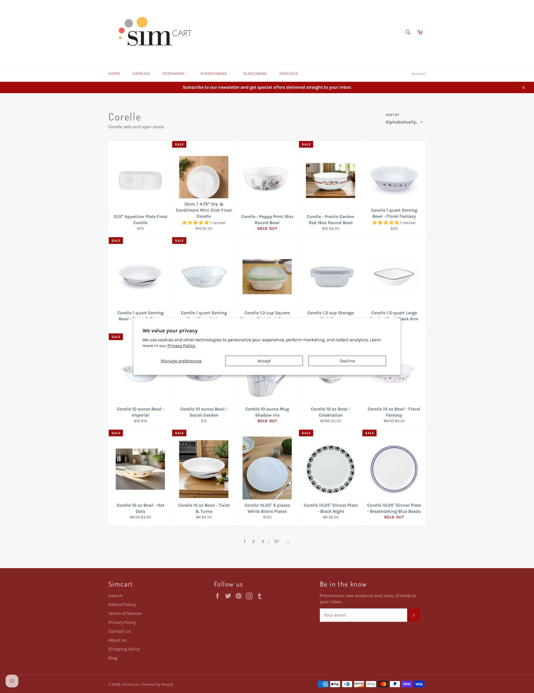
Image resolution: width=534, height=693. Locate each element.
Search (115, 595)
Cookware (174, 73)
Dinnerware (214, 73)
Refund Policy (122, 604)
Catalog (141, 73)
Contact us (119, 631)
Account (419, 73)
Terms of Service (125, 613)
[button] (196, 222)
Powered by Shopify (157, 684)
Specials (288, 73)
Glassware (255, 73)
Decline (347, 360)
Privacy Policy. (181, 345)
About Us (117, 640)
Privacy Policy (122, 622)
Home (114, 73)
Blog (112, 657)
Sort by (392, 115)
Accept (264, 360)
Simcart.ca (131, 684)
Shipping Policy (124, 649)
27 (276, 541)
